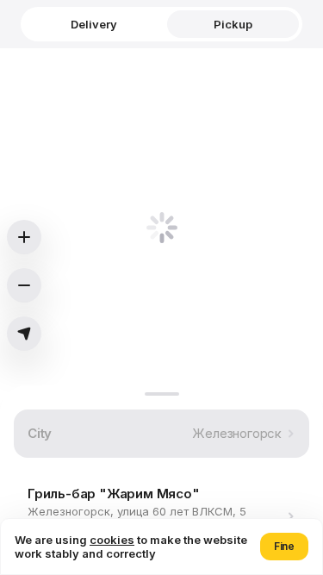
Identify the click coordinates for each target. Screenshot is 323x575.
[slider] (161, 394)
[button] (284, 546)
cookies (112, 540)
